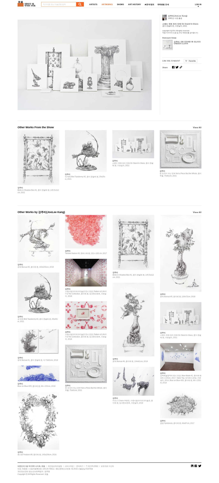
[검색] (80, 4)
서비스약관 (69, 466)
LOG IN (198, 4)
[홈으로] (27, 3)
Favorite (192, 61)
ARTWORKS (107, 4)
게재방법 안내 (163, 4)
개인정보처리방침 (55, 466)
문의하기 (79, 466)
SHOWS (120, 4)
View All (197, 127)
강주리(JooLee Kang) (177, 16)
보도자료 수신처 (107, 466)
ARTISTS (93, 4)
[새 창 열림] (173, 67)
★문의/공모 (149, 4)
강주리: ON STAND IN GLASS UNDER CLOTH (187, 43)
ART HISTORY (134, 4)
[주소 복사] (181, 67)
